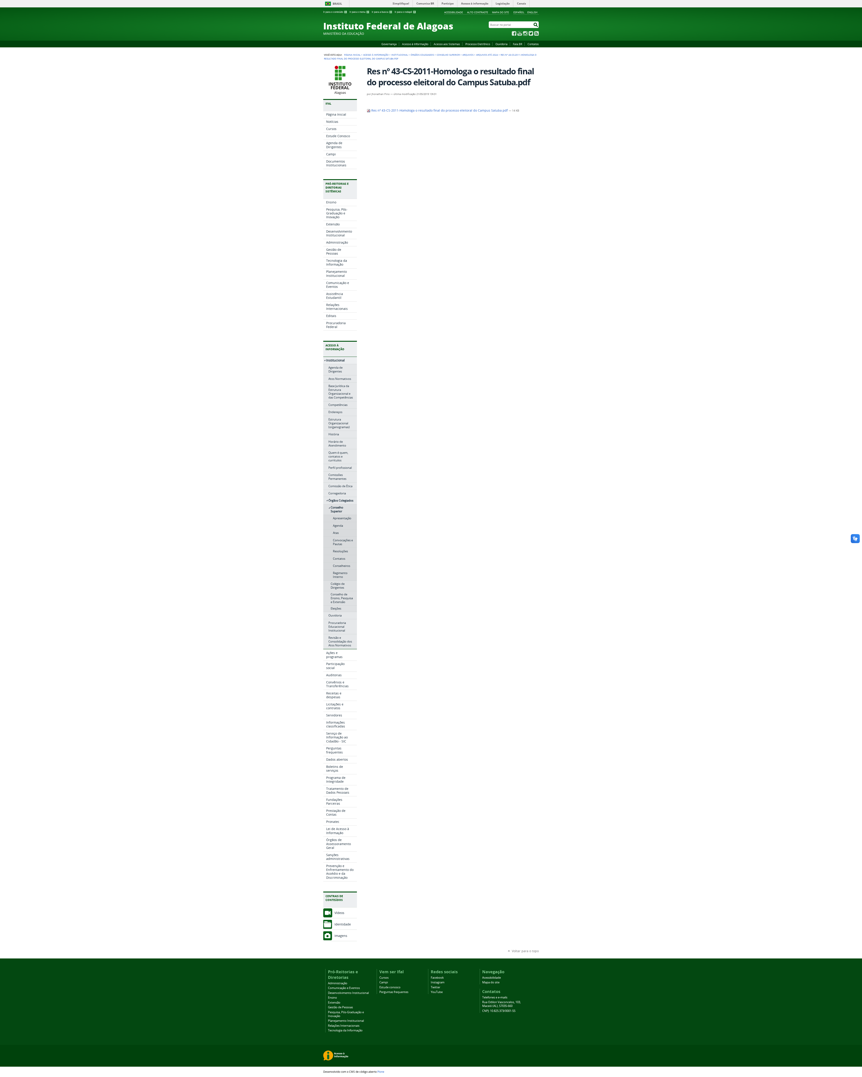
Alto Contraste (477, 12)
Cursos (384, 978)
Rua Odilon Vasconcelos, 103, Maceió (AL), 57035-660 (501, 1004)
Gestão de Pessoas (340, 1007)
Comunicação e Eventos (344, 988)
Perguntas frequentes (393, 992)
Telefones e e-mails (494, 997)
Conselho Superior (448, 54)
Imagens (340, 936)
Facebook (514, 33)
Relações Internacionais (343, 1026)
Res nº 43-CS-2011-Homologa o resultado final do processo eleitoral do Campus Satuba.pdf (439, 110)
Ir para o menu (359, 12)
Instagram (525, 33)
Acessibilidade (453, 12)
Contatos (533, 44)
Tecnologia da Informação (345, 1030)
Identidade (342, 924)
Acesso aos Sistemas (447, 44)
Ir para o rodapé (405, 12)
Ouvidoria (501, 44)
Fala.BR (517, 44)
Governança (389, 44)
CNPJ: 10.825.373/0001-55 (498, 1011)
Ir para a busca (381, 12)
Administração (337, 983)
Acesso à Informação (415, 44)
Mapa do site (500, 12)
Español (518, 12)
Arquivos (467, 54)
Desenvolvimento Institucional (348, 993)
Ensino (332, 998)
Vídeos (339, 913)
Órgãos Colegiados (422, 54)
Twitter (531, 33)
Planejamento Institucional (346, 1021)
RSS (536, 33)
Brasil (337, 4)
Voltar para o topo (525, 951)
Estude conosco (389, 987)
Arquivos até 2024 (487, 54)
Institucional (399, 54)
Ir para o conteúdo (334, 12)
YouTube (519, 33)
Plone (380, 1071)
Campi (383, 982)
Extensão (334, 1002)
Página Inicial (352, 54)
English (532, 12)
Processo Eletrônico (477, 44)
